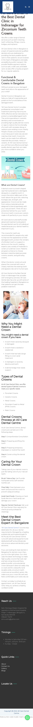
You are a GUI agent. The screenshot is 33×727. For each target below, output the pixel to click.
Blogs (3, 671)
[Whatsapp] (27, 717)
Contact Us (5, 666)
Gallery (4, 668)
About (3, 664)
